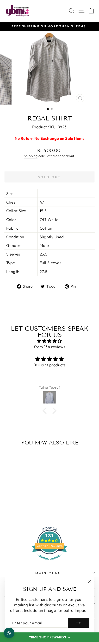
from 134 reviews (49, 346)
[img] (49, 341)
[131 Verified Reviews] (49, 562)
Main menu (48, 573)
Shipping (30, 156)
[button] (49, 637)
